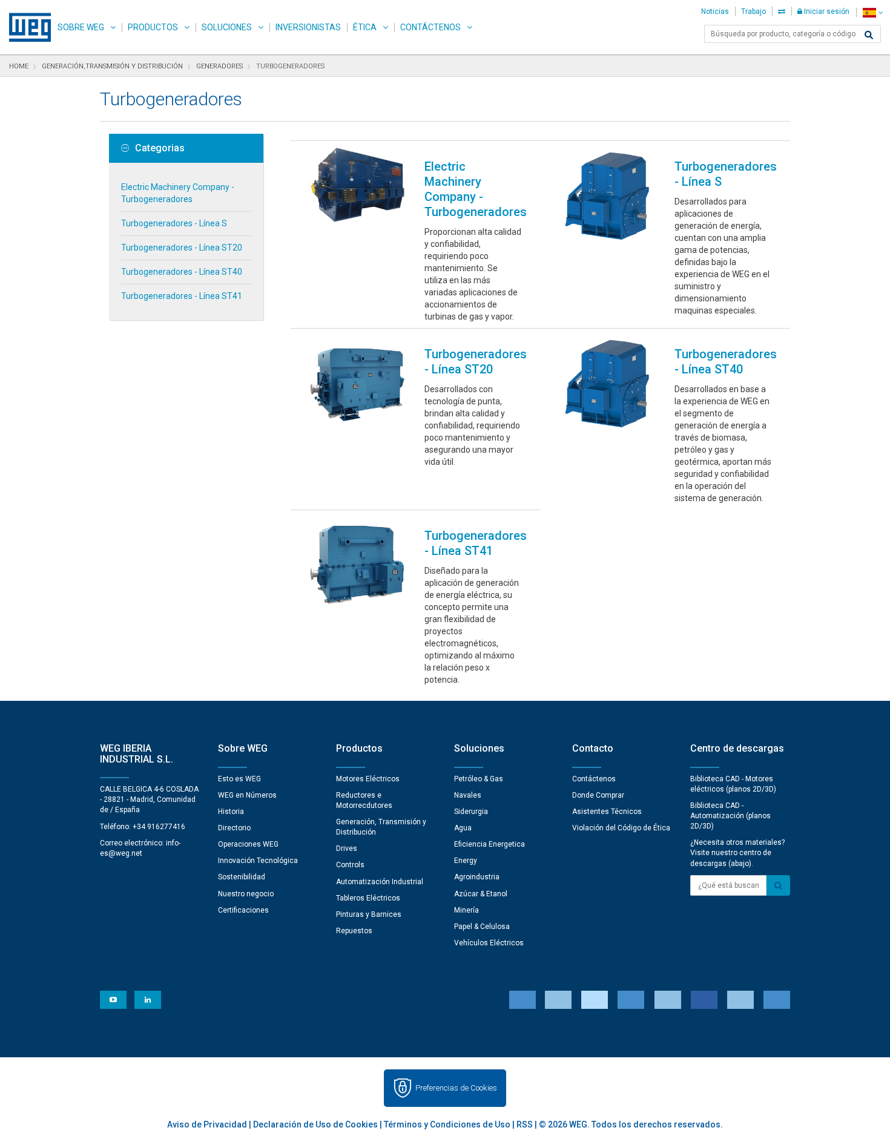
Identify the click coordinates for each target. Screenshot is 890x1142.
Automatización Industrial (379, 882)
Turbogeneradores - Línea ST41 (181, 296)
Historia (231, 811)
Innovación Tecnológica (258, 860)
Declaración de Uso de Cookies (315, 1124)
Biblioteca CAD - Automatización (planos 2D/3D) (730, 815)
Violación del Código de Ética (621, 828)
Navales (467, 795)
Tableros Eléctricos (368, 898)
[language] (872, 12)
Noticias (715, 11)
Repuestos (354, 931)
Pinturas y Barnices (368, 914)
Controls (350, 865)
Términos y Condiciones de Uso (447, 1124)
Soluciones (227, 27)
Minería (466, 910)
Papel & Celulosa (482, 926)
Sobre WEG (81, 27)
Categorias (160, 148)
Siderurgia (471, 811)
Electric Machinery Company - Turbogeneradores (177, 193)
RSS (524, 1124)
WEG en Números (247, 795)
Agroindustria (476, 877)
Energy (465, 860)
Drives (346, 848)
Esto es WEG (239, 779)
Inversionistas (308, 27)
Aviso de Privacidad (207, 1124)
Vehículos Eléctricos (489, 943)
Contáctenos (430, 27)
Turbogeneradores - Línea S (174, 223)
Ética (365, 27)
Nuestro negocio (246, 894)
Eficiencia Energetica (489, 844)
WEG (25, 27)
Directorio (234, 828)
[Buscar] (869, 35)
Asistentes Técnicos (607, 811)
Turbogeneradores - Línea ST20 (181, 247)
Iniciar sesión (825, 11)
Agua (463, 828)
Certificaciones (243, 910)
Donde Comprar (598, 795)
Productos (153, 27)
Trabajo (753, 11)
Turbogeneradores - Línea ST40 (181, 272)
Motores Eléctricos (368, 779)
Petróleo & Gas (478, 779)
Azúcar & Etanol (480, 894)
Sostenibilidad (241, 877)
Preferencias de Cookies (456, 1087)
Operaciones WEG (248, 844)
